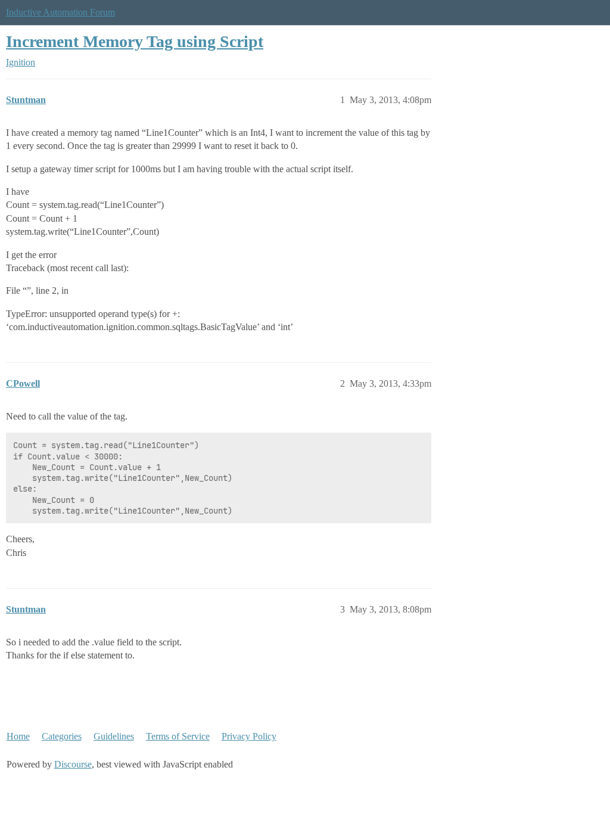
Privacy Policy (249, 736)
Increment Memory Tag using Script (134, 41)
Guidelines (114, 736)
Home (18, 736)
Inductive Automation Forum (60, 12)
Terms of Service (178, 736)
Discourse (73, 764)
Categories (62, 736)
